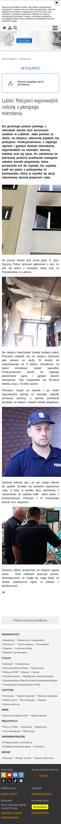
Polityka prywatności (10, 817)
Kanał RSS (3, 774)
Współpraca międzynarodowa (38, 676)
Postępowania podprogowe (17, 746)
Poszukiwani (42, 644)
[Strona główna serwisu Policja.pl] (4, 28)
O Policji (6, 658)
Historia (25, 672)
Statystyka (8, 690)
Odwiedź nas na (9, 774)
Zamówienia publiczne (13, 736)
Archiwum (39, 746)
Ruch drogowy (25, 644)
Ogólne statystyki (26, 696)
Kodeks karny (10, 700)
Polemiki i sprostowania (15, 652)
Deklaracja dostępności (42, 793)
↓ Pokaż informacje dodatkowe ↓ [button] (30, 620)
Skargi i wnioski (23, 758)
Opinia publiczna (11, 704)
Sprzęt (36, 672)
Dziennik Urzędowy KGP (15, 715)
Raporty (42, 700)
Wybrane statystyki (47, 696)
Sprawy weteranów (44, 758)
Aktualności (25, 59)
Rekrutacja (28, 731)
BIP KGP (44, 775)
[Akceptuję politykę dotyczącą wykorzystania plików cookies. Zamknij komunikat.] (56, 2)
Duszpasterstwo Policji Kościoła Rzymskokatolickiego (30, 680)
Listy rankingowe (11, 731)
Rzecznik (7, 758)
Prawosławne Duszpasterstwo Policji (21, 684)
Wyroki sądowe (39, 715)
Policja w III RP (10, 672)
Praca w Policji (9, 721)
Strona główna (9, 59)
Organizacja (37, 668)
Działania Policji (10, 634)
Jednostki (8, 664)
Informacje (8, 696)
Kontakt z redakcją (9, 793)
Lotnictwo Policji (24, 648)
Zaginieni (7, 648)
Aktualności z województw (31, 640)
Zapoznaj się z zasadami (11, 812)
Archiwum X (9, 644)
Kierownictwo (22, 664)
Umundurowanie (11, 676)
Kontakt (6, 752)
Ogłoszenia (41, 727)
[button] (55, 28)
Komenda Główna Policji (15, 668)
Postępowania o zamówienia (17, 742)
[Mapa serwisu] (10, 28)
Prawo (5, 709)
